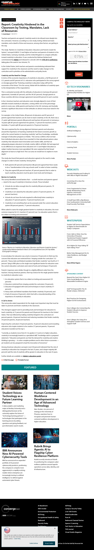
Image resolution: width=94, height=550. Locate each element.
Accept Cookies (49, 543)
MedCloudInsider (71, 514)
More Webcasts (72, 210)
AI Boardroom (43, 506)
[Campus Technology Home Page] (10, 3)
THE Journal (69, 529)
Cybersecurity (71, 136)
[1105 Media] (10, 526)
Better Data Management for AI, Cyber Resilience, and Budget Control (78, 255)
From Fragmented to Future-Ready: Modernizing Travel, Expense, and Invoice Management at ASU (77, 191)
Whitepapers (74, 220)
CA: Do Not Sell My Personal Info (73, 543)
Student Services (72, 153)
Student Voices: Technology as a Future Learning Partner (12, 397)
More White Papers (73, 263)
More (69, 116)
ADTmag (68, 506)
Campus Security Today (73, 509)
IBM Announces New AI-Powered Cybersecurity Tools (14, 454)
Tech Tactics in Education (74, 526)
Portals (72, 126)
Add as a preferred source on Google (65, 4)
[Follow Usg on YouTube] (85, 4)
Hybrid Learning (26, 9)
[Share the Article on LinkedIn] (61, 23)
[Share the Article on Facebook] (61, 19)
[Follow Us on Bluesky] (79, 4)
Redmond (41, 520)
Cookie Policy (17, 538)
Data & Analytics (72, 142)
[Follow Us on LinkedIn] (74, 3)
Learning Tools (72, 147)
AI (17, 9)
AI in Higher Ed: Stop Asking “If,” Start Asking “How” (77, 246)
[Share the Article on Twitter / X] (61, 26)
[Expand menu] (91, 4)
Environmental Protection (47, 511)
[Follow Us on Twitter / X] (76, 3)
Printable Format (23, 360)
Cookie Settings (34, 543)
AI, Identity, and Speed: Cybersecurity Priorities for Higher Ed (78, 93)
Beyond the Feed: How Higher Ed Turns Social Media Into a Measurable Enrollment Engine (78, 279)
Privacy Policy (82, 51)
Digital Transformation (56, 9)
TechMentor (42, 526)
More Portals (71, 159)
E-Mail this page (9, 360)
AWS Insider (42, 509)
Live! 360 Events (71, 511)
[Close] (55, 528)
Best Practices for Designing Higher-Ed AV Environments (76, 299)
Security (69, 9)
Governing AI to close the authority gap (75, 182)
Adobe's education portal (32, 356)
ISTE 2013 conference (49, 60)
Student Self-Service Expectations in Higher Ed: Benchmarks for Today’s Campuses (78, 226)
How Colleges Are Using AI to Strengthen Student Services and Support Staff (78, 322)
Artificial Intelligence (74, 131)
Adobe (16, 60)
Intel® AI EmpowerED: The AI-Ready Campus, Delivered (77, 290)
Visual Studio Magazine (73, 532)
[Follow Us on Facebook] (82, 4)
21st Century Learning (9, 20)
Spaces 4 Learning (71, 523)
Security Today (43, 523)
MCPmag (41, 514)
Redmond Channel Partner (74, 520)
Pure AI (67, 517)
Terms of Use (58, 543)
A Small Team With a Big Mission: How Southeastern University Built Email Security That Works (79, 202)
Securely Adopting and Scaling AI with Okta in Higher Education (78, 174)
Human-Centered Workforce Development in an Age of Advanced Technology (46, 399)
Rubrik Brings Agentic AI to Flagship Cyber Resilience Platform (46, 451)
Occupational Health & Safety (48, 517)
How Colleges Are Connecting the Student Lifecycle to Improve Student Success (78, 310)
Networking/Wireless (39, 9)
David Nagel (6, 34)
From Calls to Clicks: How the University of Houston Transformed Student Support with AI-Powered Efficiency (77, 237)
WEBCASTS (73, 169)
